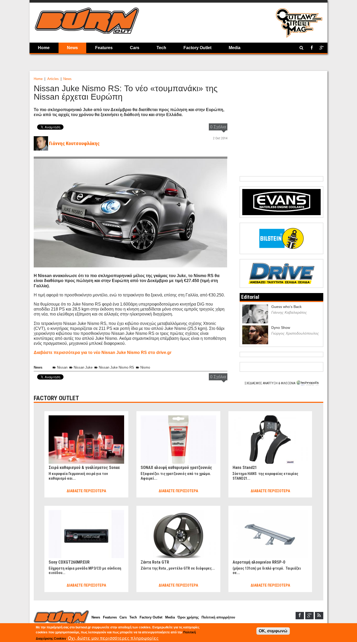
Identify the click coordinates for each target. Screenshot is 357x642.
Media (234, 47)
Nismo (145, 367)
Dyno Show (280, 327)
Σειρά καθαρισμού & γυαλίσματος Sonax (84, 467)
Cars (134, 47)
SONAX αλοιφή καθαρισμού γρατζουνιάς (176, 467)
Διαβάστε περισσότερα (86, 491)
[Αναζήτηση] (301, 48)
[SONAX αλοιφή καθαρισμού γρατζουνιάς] (178, 417)
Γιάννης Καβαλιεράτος (289, 312)
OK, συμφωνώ (273, 631)
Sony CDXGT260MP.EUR (69, 562)
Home (44, 47)
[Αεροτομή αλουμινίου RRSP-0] (270, 512)
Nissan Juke (83, 367)
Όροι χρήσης (188, 617)
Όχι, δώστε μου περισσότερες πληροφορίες (113, 638)
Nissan (62, 367)
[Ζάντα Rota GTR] (178, 512)
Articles (53, 79)
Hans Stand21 (245, 467)
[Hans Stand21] (270, 417)
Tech (161, 47)
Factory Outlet (197, 47)
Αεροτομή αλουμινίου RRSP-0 (259, 562)
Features (104, 47)
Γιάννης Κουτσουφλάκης (74, 143)
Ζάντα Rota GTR (155, 562)
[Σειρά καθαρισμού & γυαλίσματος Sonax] (86, 417)
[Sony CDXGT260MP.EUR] (86, 512)
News (72, 47)
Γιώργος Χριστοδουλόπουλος (295, 333)
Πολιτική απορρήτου (218, 617)
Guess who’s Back (286, 307)
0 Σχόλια (218, 127)
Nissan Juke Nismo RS (116, 367)
